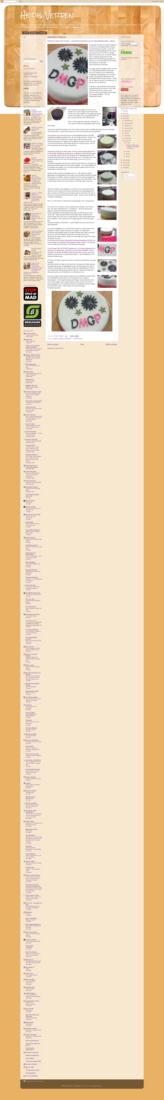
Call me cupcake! (31, 803)
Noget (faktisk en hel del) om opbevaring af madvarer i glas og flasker (37, 216)
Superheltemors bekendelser (31, 553)
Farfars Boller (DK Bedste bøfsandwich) (33, 785)
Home (26, 33)
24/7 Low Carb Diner (32, 740)
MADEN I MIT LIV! (31, 385)
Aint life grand (30, 987)
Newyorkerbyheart (31, 570)
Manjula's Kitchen (31, 454)
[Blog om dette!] (72, 336)
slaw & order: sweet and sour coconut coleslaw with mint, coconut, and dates (34, 815)
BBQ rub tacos (30, 798)
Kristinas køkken (31, 791)
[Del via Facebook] (76, 336)
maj (126, 133)
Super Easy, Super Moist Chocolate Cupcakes (32, 587)
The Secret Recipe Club (33, 1061)
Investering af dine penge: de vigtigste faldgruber (34, 374)
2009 (124, 167)
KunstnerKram (30, 854)
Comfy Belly (29, 522)
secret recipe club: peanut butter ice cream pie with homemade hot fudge (33, 878)
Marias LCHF (30, 1067)
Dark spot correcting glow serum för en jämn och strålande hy (33, 474)
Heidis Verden (47, 15)
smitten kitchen (31, 407)
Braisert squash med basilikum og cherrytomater (33, 995)
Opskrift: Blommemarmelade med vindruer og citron (36, 160)
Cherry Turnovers (30, 341)
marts (126, 135)
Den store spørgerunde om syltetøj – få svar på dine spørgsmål (33, 395)
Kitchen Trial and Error (33, 875)
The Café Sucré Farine (33, 769)
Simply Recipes (31, 585)
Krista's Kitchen (31, 777)
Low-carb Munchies (31, 735)
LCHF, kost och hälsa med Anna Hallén (32, 346)
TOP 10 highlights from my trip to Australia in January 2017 (33, 763)
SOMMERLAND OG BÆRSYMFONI (31, 715)
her (38, 85)
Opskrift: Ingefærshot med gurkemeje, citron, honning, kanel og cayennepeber (36, 113)
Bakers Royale (30, 537)
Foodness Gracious (32, 1052)
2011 (124, 162)
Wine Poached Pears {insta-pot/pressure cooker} (33, 699)
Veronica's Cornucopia (33, 514)
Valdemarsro (30, 379)
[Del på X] (74, 336)
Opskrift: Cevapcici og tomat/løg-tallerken (37, 129)
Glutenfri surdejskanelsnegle (33, 441)
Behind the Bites (31, 734)
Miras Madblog (30, 562)
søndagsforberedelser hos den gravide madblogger (33, 906)
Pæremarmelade (30, 381)
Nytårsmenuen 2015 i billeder (34, 863)
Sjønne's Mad (30, 861)
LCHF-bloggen (30, 993)
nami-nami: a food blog (33, 760)
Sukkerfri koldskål (30, 729)
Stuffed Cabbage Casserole (33, 778)
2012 (124, 160)
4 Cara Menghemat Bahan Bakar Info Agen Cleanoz (33, 649)
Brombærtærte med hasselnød (31, 707)
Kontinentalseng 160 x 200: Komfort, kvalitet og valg (33, 426)
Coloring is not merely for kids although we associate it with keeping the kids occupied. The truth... (34, 839)
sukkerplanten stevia (32, 1001)
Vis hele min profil (29, 68)
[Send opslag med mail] (66, 336)
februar (127, 138)
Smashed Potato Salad (32, 335)
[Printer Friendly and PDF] (126, 53)
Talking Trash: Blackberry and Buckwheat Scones (34, 823)
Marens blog (30, 1022)
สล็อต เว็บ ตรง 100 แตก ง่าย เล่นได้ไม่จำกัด (33, 509)
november (128, 123)
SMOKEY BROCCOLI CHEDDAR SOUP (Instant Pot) (33, 659)
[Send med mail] (71, 336)
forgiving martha (31, 939)
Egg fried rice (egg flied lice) (33, 1030)
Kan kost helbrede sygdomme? (31, 981)
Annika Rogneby (31, 471)
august (127, 130)
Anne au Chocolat (31, 439)
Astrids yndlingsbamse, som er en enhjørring (33, 856)
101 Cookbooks (31, 364)
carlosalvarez (86, 1086)
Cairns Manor (30, 1058)
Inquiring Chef (30, 445)
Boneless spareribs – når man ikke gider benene (34, 434)
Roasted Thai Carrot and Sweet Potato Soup (32, 771)
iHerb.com (32, 83)
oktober (127, 125)
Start (82, 344)
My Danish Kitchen (32, 487)
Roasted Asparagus (31, 686)
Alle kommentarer (128, 178)
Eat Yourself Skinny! (32, 1040)
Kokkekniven (30, 867)
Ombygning (29, 1024)
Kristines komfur (31, 1028)
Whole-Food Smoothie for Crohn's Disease (33, 524)
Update (28, 969)
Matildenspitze (30, 797)
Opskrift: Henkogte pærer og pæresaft (37, 144)
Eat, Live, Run (30, 599)
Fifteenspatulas (31, 481)
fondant (55, 338)
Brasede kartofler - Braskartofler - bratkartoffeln (33, 848)
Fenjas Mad (29, 946)
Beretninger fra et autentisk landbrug (32, 466)
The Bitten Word (31, 620)
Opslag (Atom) (59, 348)
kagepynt (61, 338)
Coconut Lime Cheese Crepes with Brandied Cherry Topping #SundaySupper (34, 889)
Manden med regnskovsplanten (30, 1003)
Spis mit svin (30, 646)
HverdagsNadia (30, 1073)
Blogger (99, 1086)
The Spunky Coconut (32, 1070)
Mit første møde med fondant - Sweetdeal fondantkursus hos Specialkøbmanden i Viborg (81, 41)
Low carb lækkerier (32, 1076)
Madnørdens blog (31, 829)
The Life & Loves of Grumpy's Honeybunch (33, 885)
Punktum (28, 914)
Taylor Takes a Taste (32, 895)
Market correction (30, 692)
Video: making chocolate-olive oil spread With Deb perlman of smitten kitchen (34, 418)
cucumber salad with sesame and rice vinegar (34, 409)
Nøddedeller (29, 947)
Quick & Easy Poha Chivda (33, 594)
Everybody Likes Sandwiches (31, 811)
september (128, 128)
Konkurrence (29, 1010)
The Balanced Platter (32, 494)
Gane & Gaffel (30, 712)
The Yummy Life (31, 606)
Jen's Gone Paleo (31, 932)
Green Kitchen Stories (33, 530)
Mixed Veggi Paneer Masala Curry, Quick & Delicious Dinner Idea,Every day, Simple (33, 459)
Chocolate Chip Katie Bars (33, 402)
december (128, 120)
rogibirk (28, 783)
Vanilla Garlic (30, 821)
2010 (124, 165)
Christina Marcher (31, 728)
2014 (124, 116)
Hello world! (29, 496)
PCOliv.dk (29, 720)
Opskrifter (42, 33)
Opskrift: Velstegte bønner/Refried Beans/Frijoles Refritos (36, 233)
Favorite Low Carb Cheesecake (31, 516)
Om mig (33, 33)
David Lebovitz (30, 414)
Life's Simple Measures (33, 924)
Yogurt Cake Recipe (31, 616)
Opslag (125, 175)
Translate (135, 45)
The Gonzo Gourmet (32, 754)
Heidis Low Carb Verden (31, 76)
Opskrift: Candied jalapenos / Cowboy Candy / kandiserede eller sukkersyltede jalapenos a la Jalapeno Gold (33, 197)
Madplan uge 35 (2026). (32, 387)
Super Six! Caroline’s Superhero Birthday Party (32, 748)
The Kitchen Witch (32, 697)
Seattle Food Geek (32, 545)
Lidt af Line (29, 973)
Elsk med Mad (30, 979)
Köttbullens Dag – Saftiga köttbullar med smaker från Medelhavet (33, 358)
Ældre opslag (111, 344)
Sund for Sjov (30, 424)
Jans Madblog (30, 835)
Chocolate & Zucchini (33, 614)
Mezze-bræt (29, 502)
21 (127, 151)
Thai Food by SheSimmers (30, 1048)
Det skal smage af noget (33, 391)
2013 (124, 118)
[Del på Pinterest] (78, 336)
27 (127, 143)
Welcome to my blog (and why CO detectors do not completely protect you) (33, 677)
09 (127, 153)
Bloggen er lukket (30, 920)
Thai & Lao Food (31, 1034)
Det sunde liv (30, 967)
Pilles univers (30, 665)
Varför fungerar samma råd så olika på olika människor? (34, 349)
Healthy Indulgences (32, 1055)
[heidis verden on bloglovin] (126, 82)
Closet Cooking (31, 333)
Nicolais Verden (31, 507)
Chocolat (29, 705)
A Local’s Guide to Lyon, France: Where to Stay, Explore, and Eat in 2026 (32, 448)
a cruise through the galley (33, 941)
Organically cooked (32, 691)
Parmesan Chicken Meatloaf (33, 482)
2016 (124, 111)
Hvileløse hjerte (30, 988)
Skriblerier (29, 912)
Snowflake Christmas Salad (33, 741)
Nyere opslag (52, 344)
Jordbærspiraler (30, 792)
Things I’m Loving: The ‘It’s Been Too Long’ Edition (33, 954)
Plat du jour (29, 959)
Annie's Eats (30, 746)
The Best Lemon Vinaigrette (33, 755)
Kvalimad (29, 846)
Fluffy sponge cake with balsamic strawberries (32, 805)
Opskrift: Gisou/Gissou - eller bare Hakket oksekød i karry (36, 178)
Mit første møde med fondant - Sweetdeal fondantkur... (132, 146)
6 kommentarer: (78, 338)
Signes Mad (29, 372)
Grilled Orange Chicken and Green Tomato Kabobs (33, 897)
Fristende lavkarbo (32, 577)
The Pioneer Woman (32, 629)
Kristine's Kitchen (31, 1064)
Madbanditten (30, 500)
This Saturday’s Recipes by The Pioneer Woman (33, 632)
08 (127, 156)
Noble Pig (29, 339)
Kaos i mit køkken (31, 918)
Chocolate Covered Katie (34, 401)
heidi (56, 336)
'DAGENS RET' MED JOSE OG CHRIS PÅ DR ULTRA (33, 961)
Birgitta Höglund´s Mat (33, 355)
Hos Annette (30, 1008)
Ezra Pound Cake (31, 952)
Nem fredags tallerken (32, 975)
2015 (124, 113)
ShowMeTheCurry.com (33, 593)
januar (127, 140)
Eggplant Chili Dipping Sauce (34, 1036)
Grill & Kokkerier (31, 431)
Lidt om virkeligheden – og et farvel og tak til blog (33, 556)
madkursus (68, 338)
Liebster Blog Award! (31, 1018)
